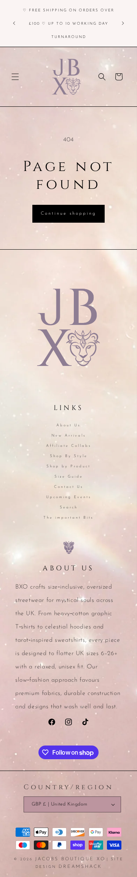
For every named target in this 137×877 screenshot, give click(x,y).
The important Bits (68, 518)
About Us (68, 425)
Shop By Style (69, 456)
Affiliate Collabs (68, 446)
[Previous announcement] (14, 23)
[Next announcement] (123, 23)
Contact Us (68, 487)
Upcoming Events (68, 497)
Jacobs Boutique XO (70, 859)
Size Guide (68, 477)
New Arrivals (68, 436)
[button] (15, 76)
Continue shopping (68, 213)
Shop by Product (68, 466)
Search (69, 507)
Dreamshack (80, 866)
